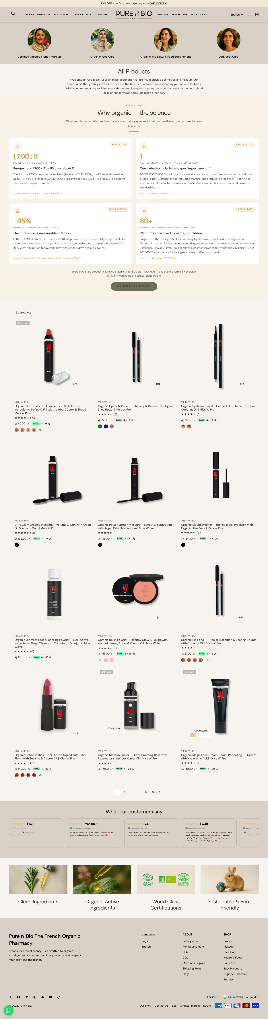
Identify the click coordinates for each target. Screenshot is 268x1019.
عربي (145, 941)
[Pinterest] (27, 997)
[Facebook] (19, 997)
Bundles (229, 979)
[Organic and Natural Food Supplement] (165, 40)
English (235, 14)
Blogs (186, 974)
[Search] (13, 13)
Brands (228, 941)
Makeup (229, 946)
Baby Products (233, 968)
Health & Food (233, 957)
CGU (186, 957)
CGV (186, 952)
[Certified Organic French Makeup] (39, 40)
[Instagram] (35, 997)
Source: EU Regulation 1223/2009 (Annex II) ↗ (37, 193)
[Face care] (102, 40)
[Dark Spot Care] (228, 40)
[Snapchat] (43, 997)
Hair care (229, 963)
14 (146, 792)
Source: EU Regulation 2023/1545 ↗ (158, 258)
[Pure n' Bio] (134, 14)
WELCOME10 (158, 3)
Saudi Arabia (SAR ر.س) (242, 997)
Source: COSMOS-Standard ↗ (156, 193)
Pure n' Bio (25, 1005)
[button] (257, 15)
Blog (174, 1005)
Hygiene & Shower (235, 974)
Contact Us (161, 1005)
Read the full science (134, 286)
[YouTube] (51, 997)
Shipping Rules (192, 968)
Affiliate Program (190, 1005)
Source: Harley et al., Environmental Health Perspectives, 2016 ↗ (47, 258)
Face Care (230, 952)
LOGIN (207, 1005)
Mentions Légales (194, 963)
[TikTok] (59, 997)
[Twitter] (11, 997)
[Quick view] (85, 393)
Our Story (145, 1005)
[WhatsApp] (8, 1010)
